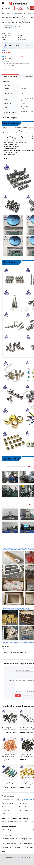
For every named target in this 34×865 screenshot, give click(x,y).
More (3, 851)
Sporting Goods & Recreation (14, 13)
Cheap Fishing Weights (26, 843)
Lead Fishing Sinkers (9, 830)
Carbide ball (5, 807)
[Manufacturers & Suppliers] (17, 3)
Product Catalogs (28, 800)
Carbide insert (23, 803)
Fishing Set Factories (9, 843)
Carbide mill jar (23, 807)
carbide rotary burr (7, 803)
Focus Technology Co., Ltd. (24, 857)
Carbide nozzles (6, 810)
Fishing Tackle (27, 13)
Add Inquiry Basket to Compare (13, 70)
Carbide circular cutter (25, 810)
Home (3, 13)
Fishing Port (18, 848)
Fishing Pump (7, 848)
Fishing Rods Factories (10, 839)
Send (18, 696)
